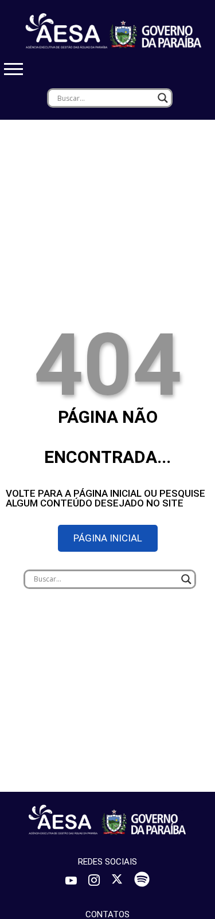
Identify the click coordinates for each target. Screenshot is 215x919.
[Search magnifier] (163, 98)
